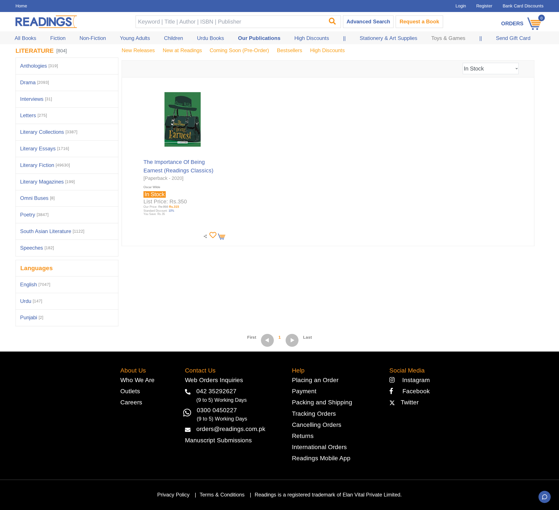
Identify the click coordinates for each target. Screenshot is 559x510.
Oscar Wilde (151, 187)
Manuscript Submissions (218, 440)
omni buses (37, 198)
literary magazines (47, 182)
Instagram (414, 380)
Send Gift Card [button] (513, 38)
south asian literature (52, 231)
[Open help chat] (544, 497)
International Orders (319, 447)
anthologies (39, 66)
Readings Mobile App (321, 458)
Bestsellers (289, 50)
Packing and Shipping (322, 402)
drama (34, 82)
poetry (34, 215)
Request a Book (419, 21)
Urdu (31, 301)
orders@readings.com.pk (230, 429)
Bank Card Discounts (523, 5)
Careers (131, 402)
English (35, 284)
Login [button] (460, 5)
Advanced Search (368, 21)
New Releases (138, 50)
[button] (211, 235)
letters (33, 115)
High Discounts (327, 50)
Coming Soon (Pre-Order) (239, 50)
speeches (37, 248)
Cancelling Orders (316, 424)
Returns (303, 436)
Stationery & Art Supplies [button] (388, 38)
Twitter (408, 402)
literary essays (44, 148)
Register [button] (484, 5)
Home (21, 5)
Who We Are (137, 380)
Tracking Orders (314, 413)
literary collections (48, 132)
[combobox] (229, 22)
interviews (36, 99)
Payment (304, 391)
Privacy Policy (173, 495)
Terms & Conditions (222, 495)
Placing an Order (315, 380)
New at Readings (182, 50)
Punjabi (31, 317)
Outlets (130, 391)
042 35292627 (216, 391)
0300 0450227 (217, 410)
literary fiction (45, 165)
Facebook (413, 391)
